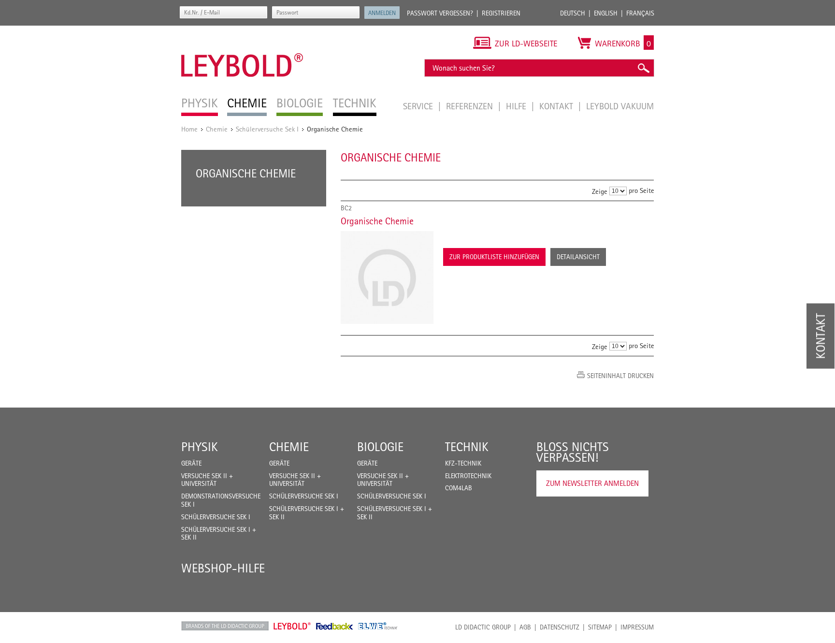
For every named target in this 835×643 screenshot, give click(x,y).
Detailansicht (578, 257)
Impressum (637, 627)
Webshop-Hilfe (223, 568)
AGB (525, 627)
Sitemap (600, 627)
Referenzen (470, 106)
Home (189, 129)
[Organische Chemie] (387, 277)
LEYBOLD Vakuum (620, 106)
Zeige (599, 191)
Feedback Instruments (334, 626)
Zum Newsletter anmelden (592, 483)
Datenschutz (559, 627)
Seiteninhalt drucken (620, 376)
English (606, 13)
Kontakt (557, 106)
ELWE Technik (378, 626)
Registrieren (501, 13)
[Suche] (643, 67)
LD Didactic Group (483, 627)
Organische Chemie (377, 221)
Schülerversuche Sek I (267, 129)
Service (419, 106)
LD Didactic (225, 626)
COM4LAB (458, 488)
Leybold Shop (292, 626)
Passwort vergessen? (440, 13)
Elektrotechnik (468, 476)
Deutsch (572, 13)
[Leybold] (242, 30)
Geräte (191, 463)
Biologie (380, 446)
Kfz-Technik (463, 463)
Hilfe (517, 106)
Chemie (217, 129)
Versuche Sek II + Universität (207, 480)
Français (640, 13)
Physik (199, 446)
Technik (467, 446)
